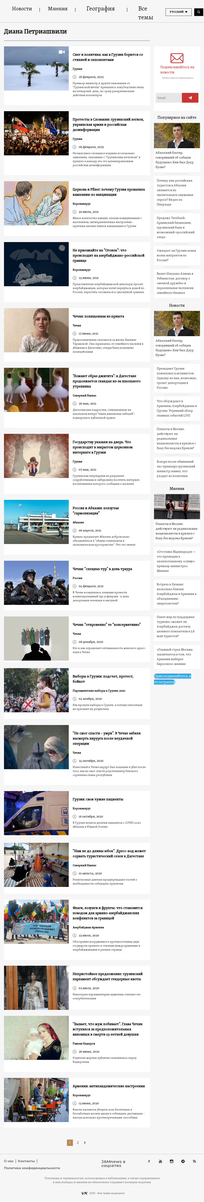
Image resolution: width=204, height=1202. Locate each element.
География (100, 9)
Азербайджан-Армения (88, 927)
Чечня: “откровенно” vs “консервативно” (107, 625)
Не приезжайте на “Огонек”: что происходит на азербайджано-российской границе (108, 255)
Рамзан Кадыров (84, 1043)
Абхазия (78, 522)
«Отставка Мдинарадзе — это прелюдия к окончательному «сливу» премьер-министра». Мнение (176, 561)
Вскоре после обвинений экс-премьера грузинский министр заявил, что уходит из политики (176, 469)
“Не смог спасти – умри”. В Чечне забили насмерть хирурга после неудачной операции (107, 738)
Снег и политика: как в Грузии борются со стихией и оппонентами (108, 57)
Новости (22, 9)
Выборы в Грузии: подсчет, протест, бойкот (103, 679)
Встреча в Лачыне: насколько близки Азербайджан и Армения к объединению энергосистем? (177, 594)
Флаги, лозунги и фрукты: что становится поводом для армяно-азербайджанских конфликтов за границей (108, 913)
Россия (77, 578)
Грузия (77, 69)
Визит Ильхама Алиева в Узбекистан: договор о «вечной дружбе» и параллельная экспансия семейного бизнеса (175, 283)
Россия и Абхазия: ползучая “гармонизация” (96, 511)
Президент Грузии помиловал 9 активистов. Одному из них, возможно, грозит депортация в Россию (177, 378)
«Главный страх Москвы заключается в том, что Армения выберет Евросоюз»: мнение (175, 657)
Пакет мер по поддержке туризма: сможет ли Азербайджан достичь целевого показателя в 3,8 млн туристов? (176, 626)
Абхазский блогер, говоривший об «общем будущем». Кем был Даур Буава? (175, 160)
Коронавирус (82, 204)
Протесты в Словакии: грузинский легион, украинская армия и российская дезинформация (108, 124)
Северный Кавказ (84, 395)
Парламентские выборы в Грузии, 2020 (99, 691)
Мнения (58, 9)
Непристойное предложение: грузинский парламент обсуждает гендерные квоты (108, 977)
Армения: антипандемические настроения (109, 1086)
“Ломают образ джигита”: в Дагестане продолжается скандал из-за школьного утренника (107, 381)
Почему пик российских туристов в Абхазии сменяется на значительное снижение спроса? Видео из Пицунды (175, 193)
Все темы (145, 13)
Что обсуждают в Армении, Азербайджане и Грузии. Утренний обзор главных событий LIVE (177, 408)
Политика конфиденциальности (32, 1168)
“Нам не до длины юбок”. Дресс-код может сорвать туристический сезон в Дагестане (109, 854)
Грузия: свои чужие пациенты (98, 799)
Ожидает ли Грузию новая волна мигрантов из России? (176, 255)
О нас (9, 1161)
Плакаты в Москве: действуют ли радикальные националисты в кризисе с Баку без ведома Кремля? (176, 438)
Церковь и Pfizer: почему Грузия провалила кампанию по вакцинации (109, 192)
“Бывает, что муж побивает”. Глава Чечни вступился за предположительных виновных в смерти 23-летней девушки (107, 1029)
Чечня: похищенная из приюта (98, 316)
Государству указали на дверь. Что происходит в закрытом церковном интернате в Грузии (103, 447)
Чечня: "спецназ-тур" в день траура (102, 569)
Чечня (77, 325)
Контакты (26, 1161)
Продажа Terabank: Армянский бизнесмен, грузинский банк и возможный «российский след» (176, 227)
